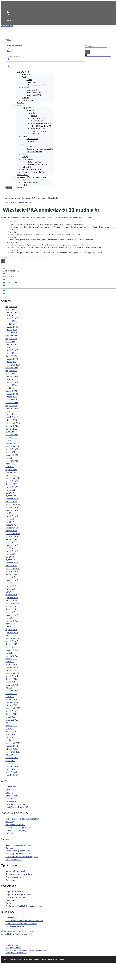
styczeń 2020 (11, 496)
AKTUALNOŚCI (23, 72)
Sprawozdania (31, 82)
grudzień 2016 (11, 598)
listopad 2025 (11, 330)
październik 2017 (12, 569)
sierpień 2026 (11, 307)
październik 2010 (12, 752)
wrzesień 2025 (11, 336)
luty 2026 (9, 324)
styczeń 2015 (11, 665)
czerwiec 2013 (11, 720)
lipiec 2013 (10, 717)
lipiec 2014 (10, 682)
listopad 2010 (11, 749)
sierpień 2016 (11, 609)
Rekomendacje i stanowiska (36, 85)
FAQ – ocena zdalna (13, 860)
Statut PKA (10, 798)
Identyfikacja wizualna (39, 131)
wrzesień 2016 (11, 606)
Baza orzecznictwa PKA (15, 825)
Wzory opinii (10, 880)
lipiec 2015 (10, 647)
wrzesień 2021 (11, 449)
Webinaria (25, 98)
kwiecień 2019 (11, 516)
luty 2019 (9, 522)
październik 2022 (12, 423)
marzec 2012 (11, 737)
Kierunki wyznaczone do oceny (18, 845)
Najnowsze (26, 75)
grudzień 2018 (11, 528)
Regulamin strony (12, 945)
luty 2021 (9, 467)
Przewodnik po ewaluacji (15, 831)
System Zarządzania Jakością (37, 164)
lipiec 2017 (10, 577)
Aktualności (19, 198)
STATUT (20, 103)
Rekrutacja (30, 141)
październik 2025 (12, 333)
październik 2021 (12, 446)
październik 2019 (12, 505)
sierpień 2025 (11, 339)
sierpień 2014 (11, 679)
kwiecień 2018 (11, 551)
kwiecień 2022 (11, 435)
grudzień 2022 (11, 417)
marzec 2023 (11, 414)
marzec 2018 (11, 554)
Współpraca (26, 180)
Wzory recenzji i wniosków (16, 877)
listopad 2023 (11, 397)
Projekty (25, 185)
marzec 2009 (11, 769)
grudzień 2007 (11, 775)
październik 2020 (12, 478)
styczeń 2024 (11, 391)
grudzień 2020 (11, 472)
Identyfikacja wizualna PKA (31, 170)
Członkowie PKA (32, 139)
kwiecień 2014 (11, 691)
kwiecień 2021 (11, 461)
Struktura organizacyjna (15, 804)
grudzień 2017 (11, 563)
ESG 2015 (9, 833)
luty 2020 (9, 493)
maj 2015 (9, 653)
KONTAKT (21, 188)
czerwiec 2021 (11, 455)
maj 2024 (9, 379)
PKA (19, 105)
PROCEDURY (22, 175)
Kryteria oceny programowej (17, 851)
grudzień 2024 (11, 359)
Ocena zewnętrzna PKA (30, 182)
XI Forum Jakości (37, 121)
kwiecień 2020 (11, 487)
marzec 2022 (11, 438)
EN (8, 14)
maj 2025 (9, 347)
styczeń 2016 (11, 630)
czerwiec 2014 (11, 685)
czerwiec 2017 (11, 580)
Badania (29, 80)
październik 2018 (12, 534)
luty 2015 (9, 662)
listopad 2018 (11, 531)
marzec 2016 (11, 624)
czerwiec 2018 (11, 545)
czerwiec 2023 (11, 408)
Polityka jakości (27, 159)
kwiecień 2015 (11, 656)
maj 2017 (9, 583)
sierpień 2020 (11, 484)
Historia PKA (26, 108)
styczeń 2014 (11, 699)
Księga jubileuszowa (38, 128)
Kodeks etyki (26, 167)
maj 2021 (9, 458)
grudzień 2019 (11, 499)
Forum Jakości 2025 (34, 95)
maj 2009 (9, 764)
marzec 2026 (11, 321)
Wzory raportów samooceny (17, 854)
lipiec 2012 (10, 734)
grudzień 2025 (11, 327)
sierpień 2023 (11, 406)
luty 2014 (9, 697)
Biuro (24, 144)
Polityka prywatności (13, 948)
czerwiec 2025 (11, 344)
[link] (11, 20)
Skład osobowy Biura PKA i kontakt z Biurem (24, 921)
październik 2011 (12, 743)
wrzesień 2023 (11, 403)
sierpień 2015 (11, 644)
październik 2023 (12, 400)
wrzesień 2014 (11, 676)
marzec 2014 (11, 694)
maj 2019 (9, 513)
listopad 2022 (11, 420)
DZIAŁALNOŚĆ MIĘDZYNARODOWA (31, 177)
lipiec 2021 (10, 452)
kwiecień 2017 (11, 586)
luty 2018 (9, 557)
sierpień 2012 (11, 732)
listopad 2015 (11, 635)
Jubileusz (34, 116)
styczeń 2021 (11, 470)
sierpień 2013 (11, 714)
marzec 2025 (11, 353)
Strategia (25, 157)
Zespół (24, 136)
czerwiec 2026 (11, 312)
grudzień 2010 (11, 746)
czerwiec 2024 (11, 377)
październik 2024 (12, 365)
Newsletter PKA (27, 100)
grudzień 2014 (11, 668)
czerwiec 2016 (11, 615)
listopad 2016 (11, 601)
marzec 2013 (11, 726)
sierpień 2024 (11, 371)
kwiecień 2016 (11, 621)
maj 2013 (9, 723)
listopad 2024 (11, 362)
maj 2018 (9, 548)
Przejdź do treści (7, 26)
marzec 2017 (11, 589)
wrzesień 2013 (11, 711)
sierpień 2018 (11, 539)
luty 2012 (9, 740)
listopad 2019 (11, 502)
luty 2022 (9, 441)
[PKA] (8, 40)
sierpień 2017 (11, 574)
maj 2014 (9, 688)
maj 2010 (9, 755)
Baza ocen (9, 848)
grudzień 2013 (11, 702)
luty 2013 (9, 729)
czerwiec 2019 (11, 510)
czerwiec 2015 (11, 650)
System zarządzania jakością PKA (19, 828)
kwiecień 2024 (11, 382)
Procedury (9, 822)
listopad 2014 (11, 670)
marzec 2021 (11, 464)
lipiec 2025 (10, 342)
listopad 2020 (11, 475)
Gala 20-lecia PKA (37, 118)
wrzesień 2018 (11, 537)
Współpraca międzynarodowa (18, 895)
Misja (24, 154)
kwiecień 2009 (11, 766)
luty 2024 (9, 388)
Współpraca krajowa (14, 892)
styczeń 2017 (11, 595)
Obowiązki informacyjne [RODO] (33, 172)
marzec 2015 (11, 659)
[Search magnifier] (87, 52)
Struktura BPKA (32, 146)
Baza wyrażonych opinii (15, 871)
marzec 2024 (11, 385)
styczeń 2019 (11, 525)
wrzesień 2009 (11, 758)
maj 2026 (9, 315)
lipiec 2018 (10, 542)
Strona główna (8, 198)
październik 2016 (12, 604)
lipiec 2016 (10, 612)
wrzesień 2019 (11, 507)
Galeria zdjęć (35, 134)
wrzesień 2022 (11, 426)
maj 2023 (9, 411)
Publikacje (25, 77)
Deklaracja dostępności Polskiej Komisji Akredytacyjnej (26, 950)
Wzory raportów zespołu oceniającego (21, 857)
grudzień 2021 (11, 443)
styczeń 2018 (11, 560)
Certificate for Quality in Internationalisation (23, 906)
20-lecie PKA (31, 113)
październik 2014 (12, 673)
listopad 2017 (11, 566)
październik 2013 (12, 708)
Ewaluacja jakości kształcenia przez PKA (22, 819)
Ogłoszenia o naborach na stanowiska (40, 149)
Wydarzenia (26, 87)
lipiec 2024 (10, 374)
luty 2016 (9, 627)
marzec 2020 (11, 490)
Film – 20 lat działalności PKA (41, 126)
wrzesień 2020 (11, 481)
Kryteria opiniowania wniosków (18, 874)
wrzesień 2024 (11, 368)
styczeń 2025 (11, 356)
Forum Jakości (32, 90)
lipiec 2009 (10, 761)
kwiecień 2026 (11, 318)
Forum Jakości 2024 (34, 92)
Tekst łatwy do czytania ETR (16, 953)
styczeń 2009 (11, 772)
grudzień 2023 (11, 394)
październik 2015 (12, 638)
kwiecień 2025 (11, 350)
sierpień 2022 (11, 429)
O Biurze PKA (11, 918)
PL (8, 12)
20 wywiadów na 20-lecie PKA (41, 123)
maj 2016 (9, 618)
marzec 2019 (11, 519)
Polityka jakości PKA (34, 162)
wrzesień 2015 (11, 641)
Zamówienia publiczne (34, 152)
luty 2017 (9, 592)
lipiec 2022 (10, 432)
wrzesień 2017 (11, 571)
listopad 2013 (11, 705)
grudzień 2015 (11, 633)
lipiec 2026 (10, 310)
